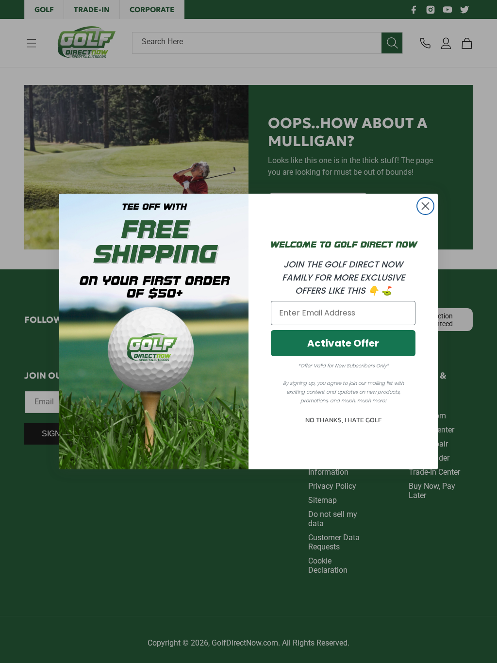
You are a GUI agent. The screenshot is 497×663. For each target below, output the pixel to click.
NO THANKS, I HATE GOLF (343, 420)
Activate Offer (343, 343)
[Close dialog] (425, 206)
